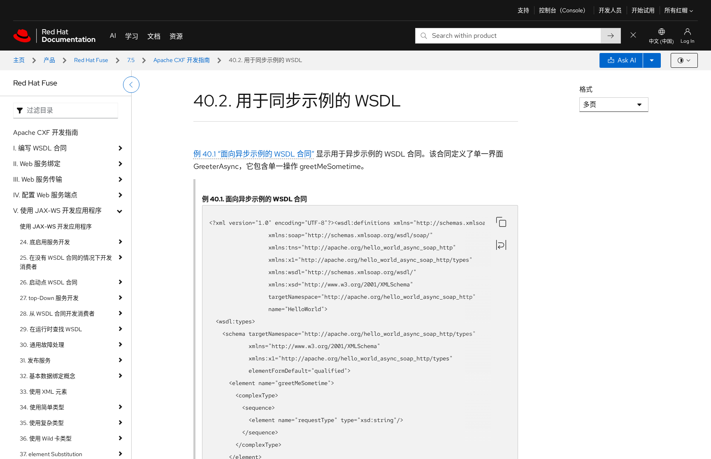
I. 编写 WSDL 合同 (40, 148)
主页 (19, 60)
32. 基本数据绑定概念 (47, 376)
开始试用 (643, 10)
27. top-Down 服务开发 (49, 298)
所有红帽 (676, 10)
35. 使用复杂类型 (42, 423)
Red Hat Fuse (91, 60)
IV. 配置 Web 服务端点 (45, 195)
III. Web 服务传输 (37, 179)
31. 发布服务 (35, 360)
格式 (585, 89)
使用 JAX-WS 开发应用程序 (56, 226)
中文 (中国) (661, 41)
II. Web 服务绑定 (36, 163)
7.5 (131, 60)
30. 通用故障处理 (42, 344)
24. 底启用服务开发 (45, 242)
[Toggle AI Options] (652, 60)
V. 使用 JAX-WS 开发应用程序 (57, 210)
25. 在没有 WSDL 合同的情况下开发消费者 (66, 262)
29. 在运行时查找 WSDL (51, 329)
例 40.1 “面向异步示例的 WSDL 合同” (253, 154)
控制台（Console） (564, 10)
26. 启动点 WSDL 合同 (48, 282)
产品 (49, 60)
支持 (523, 10)
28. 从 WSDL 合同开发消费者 (57, 313)
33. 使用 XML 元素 (43, 391)
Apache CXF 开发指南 (181, 60)
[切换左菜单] (131, 84)
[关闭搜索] (633, 35)
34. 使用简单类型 (42, 407)
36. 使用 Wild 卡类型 (46, 438)
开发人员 (610, 10)
